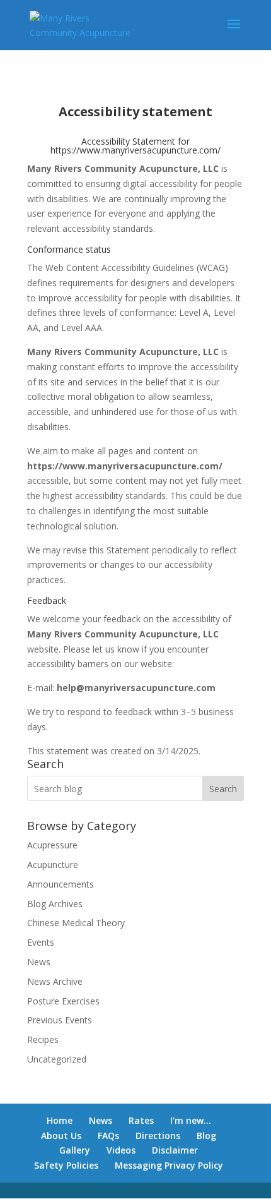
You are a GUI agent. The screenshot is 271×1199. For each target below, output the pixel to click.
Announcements (60, 884)
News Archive (55, 981)
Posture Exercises (63, 1001)
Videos (121, 1150)
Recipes (43, 1039)
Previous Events (59, 1020)
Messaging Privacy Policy (169, 1165)
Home (59, 1120)
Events (40, 942)
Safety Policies (66, 1165)
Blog (206, 1136)
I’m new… (190, 1120)
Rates (141, 1120)
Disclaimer (175, 1150)
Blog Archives (55, 904)
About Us (61, 1136)
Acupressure (52, 845)
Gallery (74, 1150)
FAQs (108, 1136)
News (38, 962)
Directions (158, 1136)
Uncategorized (56, 1059)
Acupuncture (52, 865)
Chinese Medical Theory (76, 923)
